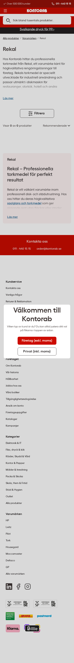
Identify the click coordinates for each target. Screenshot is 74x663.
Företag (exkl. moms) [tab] (37, 340)
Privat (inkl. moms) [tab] (37, 351)
